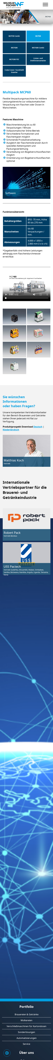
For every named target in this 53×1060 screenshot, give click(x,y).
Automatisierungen (27, 1038)
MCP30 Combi (14, 36)
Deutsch (37, 426)
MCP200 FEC (14, 59)
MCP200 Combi (38, 48)
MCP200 (14, 48)
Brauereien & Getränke (26, 1014)
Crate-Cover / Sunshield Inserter (14, 71)
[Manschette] (14, 316)
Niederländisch (11, 429)
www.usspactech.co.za (14, 589)
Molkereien (26, 1020)
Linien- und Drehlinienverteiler (38, 59)
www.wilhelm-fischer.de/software (23, 207)
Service (26, 1043)
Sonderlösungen (26, 1032)
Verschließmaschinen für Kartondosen (26, 1026)
